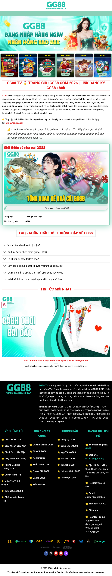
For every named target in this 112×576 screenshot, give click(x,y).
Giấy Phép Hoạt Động (15, 458)
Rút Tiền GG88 (68, 458)
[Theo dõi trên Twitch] (66, 553)
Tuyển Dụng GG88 (14, 491)
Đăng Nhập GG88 (69, 446)
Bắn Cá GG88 (40, 451)
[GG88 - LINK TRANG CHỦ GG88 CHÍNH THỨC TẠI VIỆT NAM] (56, 5)
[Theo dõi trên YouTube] (61, 553)
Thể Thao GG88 (41, 464)
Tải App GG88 (67, 465)
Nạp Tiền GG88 (68, 452)
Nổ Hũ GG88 (39, 458)
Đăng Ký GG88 (68, 439)
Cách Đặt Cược (68, 477)
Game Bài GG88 (41, 471)
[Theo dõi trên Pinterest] (56, 553)
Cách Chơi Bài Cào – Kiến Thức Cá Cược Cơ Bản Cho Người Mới (56, 360)
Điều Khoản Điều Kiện (15, 446)
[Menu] (3, 5)
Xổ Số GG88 (39, 484)
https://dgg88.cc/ (14, 123)
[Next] (106, 33)
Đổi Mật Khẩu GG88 (70, 471)
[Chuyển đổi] (4, 246)
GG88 (5, 95)
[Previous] (5, 33)
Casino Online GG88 (43, 444)
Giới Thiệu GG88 (13, 439)
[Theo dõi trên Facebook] (46, 553)
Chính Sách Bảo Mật (15, 452)
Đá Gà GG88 (39, 477)
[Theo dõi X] (51, 553)
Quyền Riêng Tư (13, 474)
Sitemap (93, 510)
